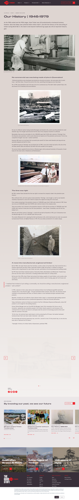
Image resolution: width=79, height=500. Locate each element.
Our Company (29, 477)
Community (29, 480)
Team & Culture (67, 477)
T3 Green (41, 480)
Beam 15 (41, 484)
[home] (9, 3)
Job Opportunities (68, 479)
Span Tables (54, 486)
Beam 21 (41, 486)
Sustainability (29, 484)
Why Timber (29, 482)
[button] (19, 3)
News (53, 477)
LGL (40, 482)
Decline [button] (62, 497)
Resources (54, 479)
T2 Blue (41, 477)
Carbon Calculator (55, 484)
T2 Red (41, 479)
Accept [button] (57, 497)
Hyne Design (54, 480)
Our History (29, 479)
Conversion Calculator (56, 482)
